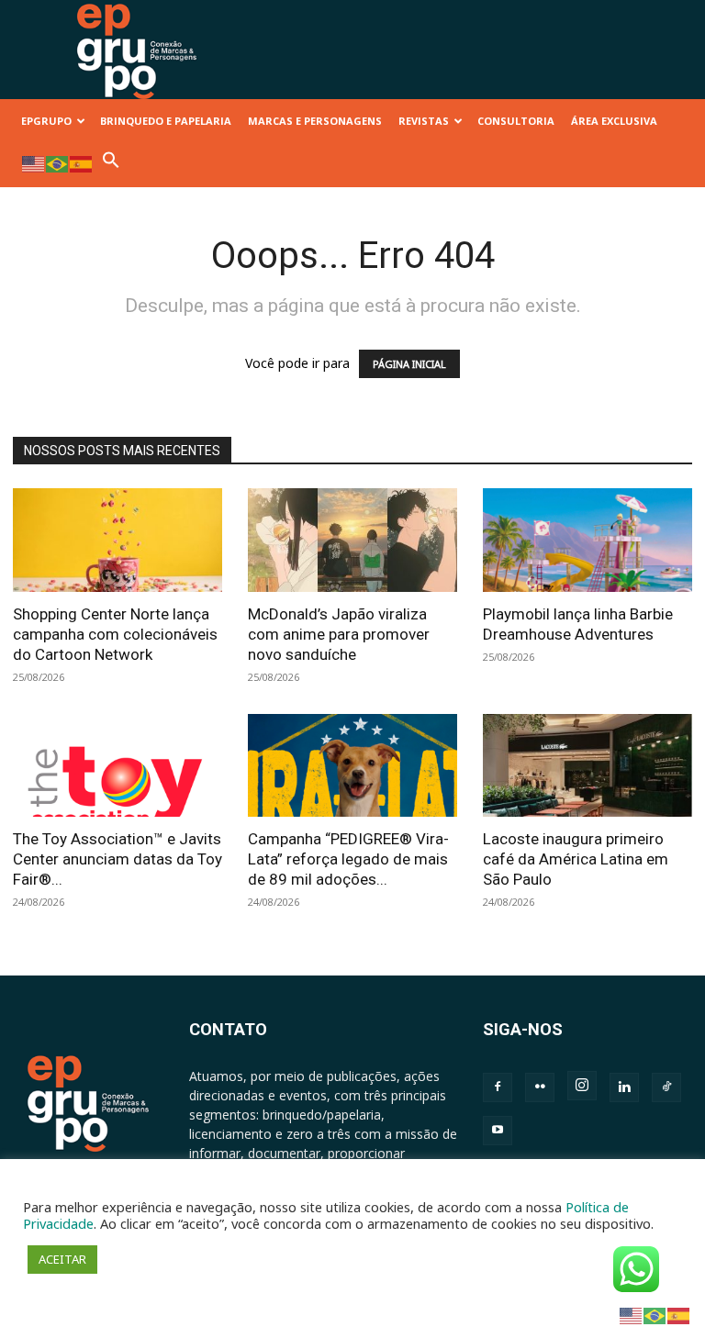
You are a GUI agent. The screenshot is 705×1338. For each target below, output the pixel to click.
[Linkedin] (624, 1087)
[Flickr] (539, 1087)
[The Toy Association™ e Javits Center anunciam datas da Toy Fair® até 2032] (117, 766)
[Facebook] (497, 1087)
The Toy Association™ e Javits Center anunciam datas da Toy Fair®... (117, 859)
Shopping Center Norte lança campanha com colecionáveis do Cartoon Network (115, 634)
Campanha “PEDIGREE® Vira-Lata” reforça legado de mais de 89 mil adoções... (348, 859)
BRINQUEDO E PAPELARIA (165, 121)
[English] (34, 163)
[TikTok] (666, 1087)
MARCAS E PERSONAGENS (315, 121)
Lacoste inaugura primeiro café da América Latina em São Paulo (575, 859)
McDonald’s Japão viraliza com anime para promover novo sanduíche (339, 634)
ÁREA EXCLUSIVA (614, 121)
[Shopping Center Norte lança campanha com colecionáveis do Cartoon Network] (117, 540)
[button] (111, 165)
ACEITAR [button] (62, 1259)
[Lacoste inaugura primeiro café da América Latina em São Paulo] (587, 766)
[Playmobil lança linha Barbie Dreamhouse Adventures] (587, 540)
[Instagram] (582, 1085)
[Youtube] (497, 1130)
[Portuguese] (58, 163)
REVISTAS (423, 121)
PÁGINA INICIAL (409, 364)
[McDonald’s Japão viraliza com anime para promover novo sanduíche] (352, 540)
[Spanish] (82, 163)
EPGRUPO (46, 121)
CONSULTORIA (515, 121)
